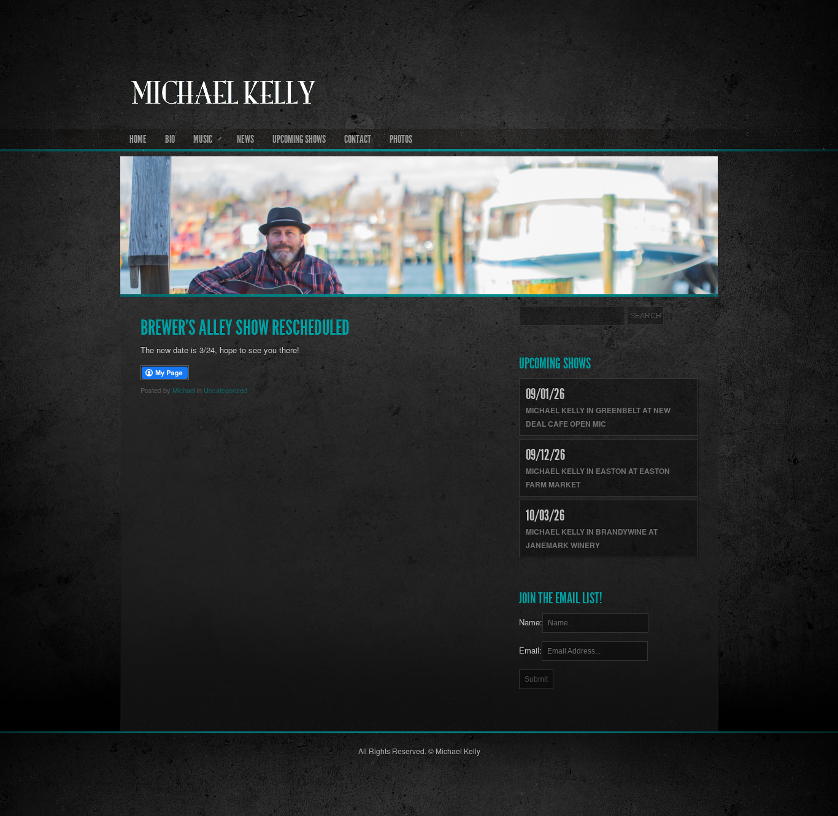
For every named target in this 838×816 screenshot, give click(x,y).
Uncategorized (225, 390)
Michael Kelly (419, 123)
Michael (183, 390)
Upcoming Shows (299, 139)
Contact (357, 139)
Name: (530, 622)
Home (138, 139)
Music (202, 139)
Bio (170, 139)
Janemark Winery (563, 545)
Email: (530, 650)
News (245, 139)
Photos (401, 139)
